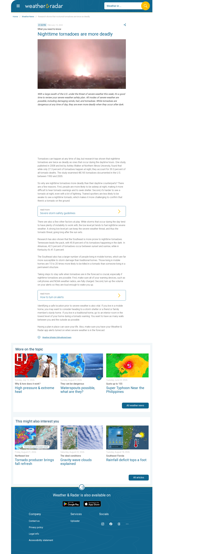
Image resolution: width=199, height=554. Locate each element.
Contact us (34, 521)
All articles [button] (138, 477)
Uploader (75, 521)
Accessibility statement (41, 540)
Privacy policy (36, 527)
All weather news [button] (135, 405)
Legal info (34, 533)
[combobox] (125, 5)
